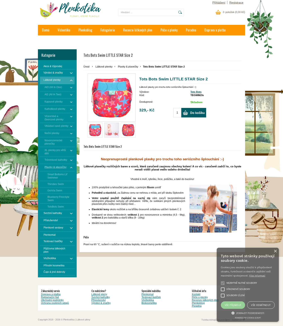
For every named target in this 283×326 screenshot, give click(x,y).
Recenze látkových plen (137, 30)
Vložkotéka (148, 300)
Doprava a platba (215, 30)
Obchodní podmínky (52, 300)
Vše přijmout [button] (233, 305)
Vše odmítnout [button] (261, 305)
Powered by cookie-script (248, 317)
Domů (45, 30)
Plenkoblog (85, 30)
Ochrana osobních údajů (55, 303)
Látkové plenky (104, 66)
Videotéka (64, 30)
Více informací (257, 275)
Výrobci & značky (101, 303)
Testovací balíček (151, 297)
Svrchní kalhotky (100, 297)
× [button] (275, 251)
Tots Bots (196, 92)
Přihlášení (218, 2)
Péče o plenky (169, 30)
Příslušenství (98, 300)
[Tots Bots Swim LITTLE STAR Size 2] (95, 130)
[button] (248, 313)
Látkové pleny (99, 294)
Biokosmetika (149, 303)
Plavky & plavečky (128, 66)
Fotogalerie (107, 30)
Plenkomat (148, 294)
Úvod (86, 66)
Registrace (236, 2)
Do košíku (197, 113)
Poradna (191, 30)
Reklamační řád (50, 297)
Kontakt (47, 40)
